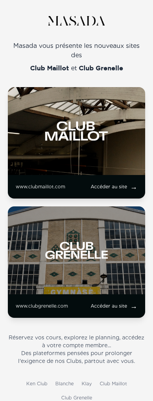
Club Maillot (113, 383)
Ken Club (36, 383)
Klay (87, 383)
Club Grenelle (76, 398)
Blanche (64, 383)
